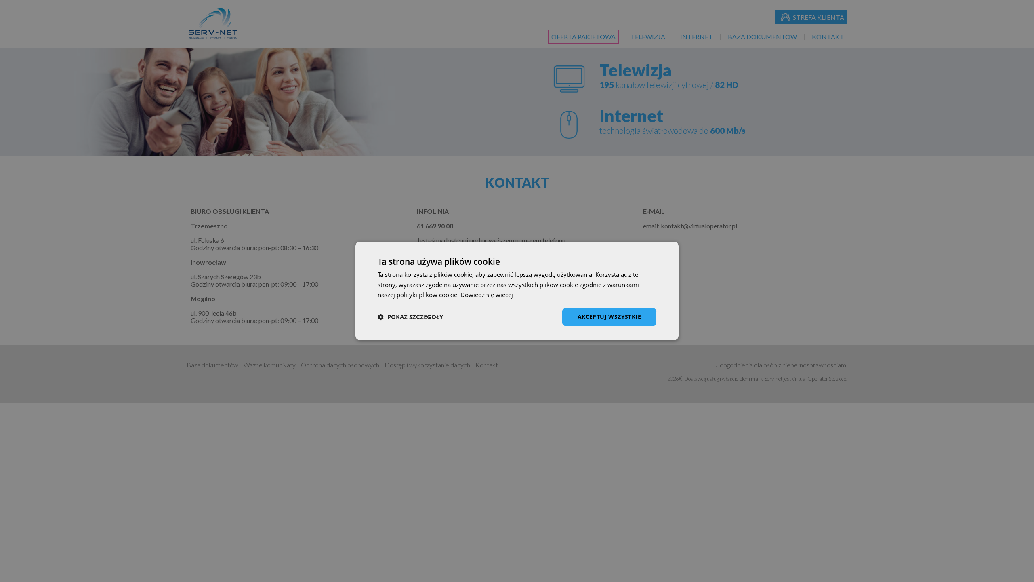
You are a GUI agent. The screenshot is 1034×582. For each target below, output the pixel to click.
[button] (410, 316)
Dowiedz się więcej (486, 295)
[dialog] (517, 291)
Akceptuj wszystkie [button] (609, 317)
